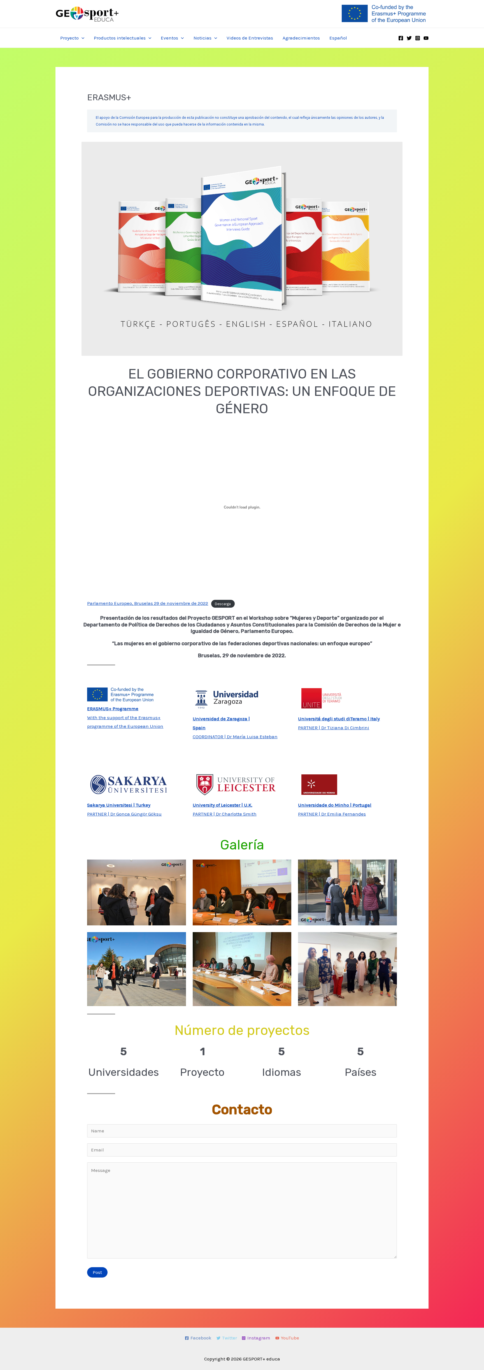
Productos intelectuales (120, 38)
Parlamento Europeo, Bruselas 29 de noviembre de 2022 (147, 603)
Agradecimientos (301, 38)
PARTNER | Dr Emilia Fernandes (332, 814)
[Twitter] (409, 38)
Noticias (202, 38)
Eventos (169, 38)
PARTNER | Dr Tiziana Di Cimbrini (333, 727)
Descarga (223, 604)
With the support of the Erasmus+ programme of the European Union (125, 717)
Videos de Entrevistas (250, 38)
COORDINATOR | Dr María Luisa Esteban (235, 736)
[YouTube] (426, 38)
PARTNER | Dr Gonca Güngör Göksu (124, 814)
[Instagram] (417, 38)
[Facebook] (400, 38)
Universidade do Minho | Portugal (334, 805)
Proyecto (69, 38)
